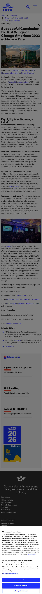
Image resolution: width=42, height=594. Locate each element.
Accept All (21, 580)
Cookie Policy (32, 554)
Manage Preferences (21, 591)
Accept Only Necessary (21, 585)
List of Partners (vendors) (10, 573)
